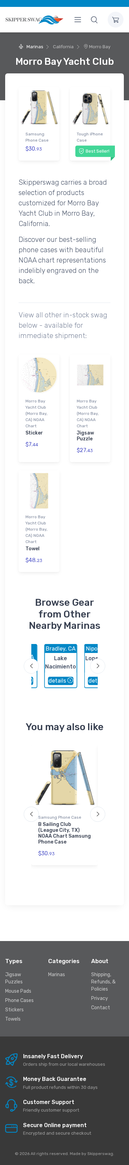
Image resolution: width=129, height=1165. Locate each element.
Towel (32, 549)
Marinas (34, 46)
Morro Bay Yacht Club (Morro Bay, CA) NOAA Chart (36, 413)
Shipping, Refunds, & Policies (103, 982)
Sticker (34, 433)
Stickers (14, 1010)
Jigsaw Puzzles (14, 978)
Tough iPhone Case (90, 137)
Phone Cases (19, 1000)
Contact (100, 1008)
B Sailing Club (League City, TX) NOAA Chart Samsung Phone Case (64, 833)
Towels (13, 1019)
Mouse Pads (18, 991)
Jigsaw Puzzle (85, 436)
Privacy (99, 998)
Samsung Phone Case (37, 137)
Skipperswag (100, 1153)
